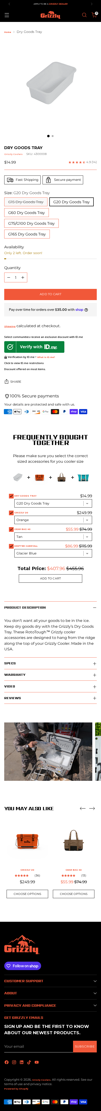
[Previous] (9, 4)
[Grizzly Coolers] (50, 15)
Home (7, 32)
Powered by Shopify (16, 1088)
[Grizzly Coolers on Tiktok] (29, 1062)
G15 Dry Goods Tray (25, 202)
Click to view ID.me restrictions (24, 363)
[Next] (91, 4)
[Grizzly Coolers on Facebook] (7, 1062)
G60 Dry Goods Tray (26, 212)
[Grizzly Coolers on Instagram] (14, 1062)
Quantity (12, 267)
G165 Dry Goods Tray (27, 234)
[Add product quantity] (23, 277)
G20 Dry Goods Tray (71, 202)
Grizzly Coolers (13, 154)
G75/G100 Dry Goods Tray (31, 223)
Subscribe (85, 1046)
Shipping (10, 326)
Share (15, 381)
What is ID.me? (46, 357)
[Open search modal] (84, 15)
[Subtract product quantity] (8, 277)
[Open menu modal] (7, 15)
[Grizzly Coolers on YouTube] (37, 1062)
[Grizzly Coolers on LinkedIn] (22, 1062)
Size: (27, 192)
